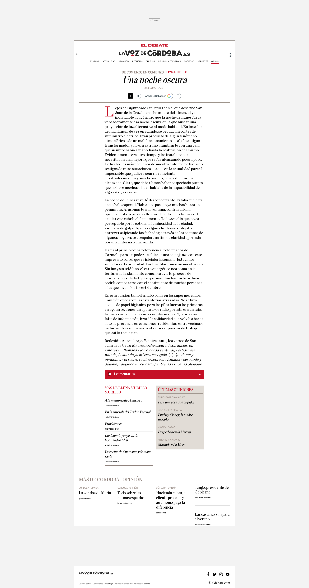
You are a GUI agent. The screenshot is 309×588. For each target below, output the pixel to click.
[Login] (230, 55)
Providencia (113, 424)
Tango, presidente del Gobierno (212, 489)
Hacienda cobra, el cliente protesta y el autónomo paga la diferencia (171, 500)
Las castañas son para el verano (212, 516)
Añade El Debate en (155, 96)
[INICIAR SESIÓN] (230, 55)
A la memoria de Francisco (123, 400)
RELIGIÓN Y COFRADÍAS (169, 61)
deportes (202, 61)
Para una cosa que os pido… (176, 402)
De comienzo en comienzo (143, 72)
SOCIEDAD (189, 61)
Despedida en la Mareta (174, 432)
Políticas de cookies (142, 584)
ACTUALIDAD (109, 61)
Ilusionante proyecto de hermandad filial (121, 438)
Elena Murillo (175, 72)
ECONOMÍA (137, 61)
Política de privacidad (123, 584)
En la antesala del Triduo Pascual (127, 412)
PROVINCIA (124, 61)
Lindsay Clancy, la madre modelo (175, 417)
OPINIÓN (215, 61)
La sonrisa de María (95, 493)
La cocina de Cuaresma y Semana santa (128, 454)
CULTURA (150, 61)
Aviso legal (108, 584)
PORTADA (94, 61)
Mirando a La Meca (171, 445)
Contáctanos (98, 584)
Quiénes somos (85, 584)
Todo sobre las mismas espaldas (131, 495)
